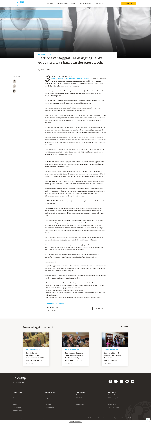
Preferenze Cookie (133, 417)
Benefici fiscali (112, 404)
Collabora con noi (17, 410)
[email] (14, 91)
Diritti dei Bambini (49, 401)
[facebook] (14, 82)
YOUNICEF (79, 398)
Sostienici (100, 3)
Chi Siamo (50, 3)
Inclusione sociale (45, 54)
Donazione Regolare (113, 394)
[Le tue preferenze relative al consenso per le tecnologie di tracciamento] (148, 420)
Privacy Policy (112, 417)
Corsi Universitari (49, 407)
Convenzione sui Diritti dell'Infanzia (22, 401)
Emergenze (47, 398)
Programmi (47, 394)
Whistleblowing (17, 407)
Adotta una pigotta (113, 398)
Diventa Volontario (86, 3)
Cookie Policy (122, 417)
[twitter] (14, 86)
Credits (90, 417)
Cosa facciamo (62, 3)
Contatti (15, 404)
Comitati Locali (80, 401)
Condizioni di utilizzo (100, 417)
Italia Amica (47, 404)
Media (73, 3)
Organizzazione (17, 394)
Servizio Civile (80, 404)
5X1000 (110, 401)
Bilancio (15, 398)
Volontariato (79, 394)
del (71, 78)
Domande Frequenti (113, 407)
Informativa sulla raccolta (75, 421)
